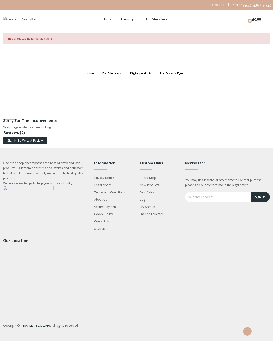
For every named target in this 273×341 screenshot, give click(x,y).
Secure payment (105, 207)
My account (148, 207)
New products (149, 185)
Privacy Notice (104, 178)
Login (143, 199)
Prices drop (148, 178)
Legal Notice (103, 185)
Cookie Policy (103, 214)
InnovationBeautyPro (35, 326)
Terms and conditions (109, 192)
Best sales (147, 192)
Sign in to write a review (25, 140)
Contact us (102, 221)
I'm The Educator (151, 214)
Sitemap (100, 228)
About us (100, 199)
